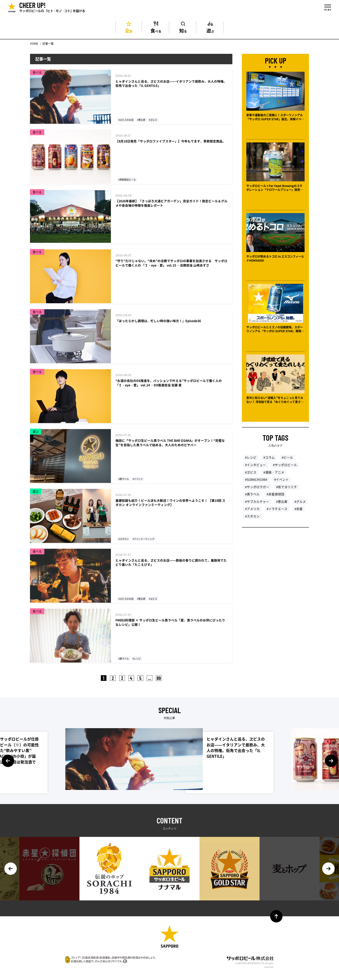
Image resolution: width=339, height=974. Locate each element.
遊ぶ (210, 30)
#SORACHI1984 (256, 479)
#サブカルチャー (257, 501)
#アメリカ (252, 509)
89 (159, 678)
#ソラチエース (277, 509)
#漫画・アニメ (273, 472)
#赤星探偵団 (275, 494)
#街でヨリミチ (286, 487)
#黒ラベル (252, 494)
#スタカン (252, 516)
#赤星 (299, 509)
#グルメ (300, 501)
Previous (8, 761)
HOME (34, 43)
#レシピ (250, 457)
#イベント (281, 479)
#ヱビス (250, 472)
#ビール (287, 457)
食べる (155, 30)
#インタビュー (255, 465)
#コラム (269, 457)
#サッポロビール (285, 465)
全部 (129, 30)
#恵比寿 (281, 501)
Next (331, 761)
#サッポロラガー (257, 487)
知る (183, 30)
